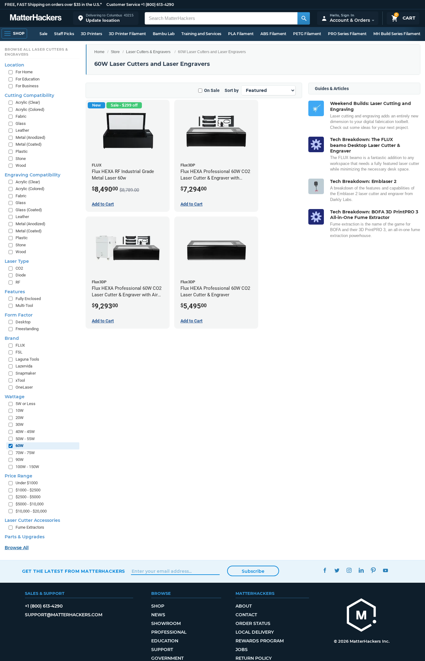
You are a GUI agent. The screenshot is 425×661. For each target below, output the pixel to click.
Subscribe (253, 571)
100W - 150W (27, 466)
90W (20, 459)
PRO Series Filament (347, 33)
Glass (21, 123)
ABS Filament (273, 33)
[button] (105, 18)
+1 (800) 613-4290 (157, 4)
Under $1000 (27, 483)
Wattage (15, 396)
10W (20, 410)
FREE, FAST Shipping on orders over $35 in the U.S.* (53, 4)
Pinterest (373, 570)
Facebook (325, 570)
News (158, 615)
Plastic (22, 151)
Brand (12, 338)
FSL (19, 352)
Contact (246, 615)
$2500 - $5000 (28, 497)
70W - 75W (25, 452)
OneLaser (24, 387)
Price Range (18, 476)
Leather (22, 130)
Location (14, 65)
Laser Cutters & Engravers (148, 52)
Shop (157, 606)
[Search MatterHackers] (303, 18)
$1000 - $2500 (28, 490)
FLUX (20, 345)
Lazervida (24, 366)
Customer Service (123, 4)
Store (115, 52)
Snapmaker (26, 373)
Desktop (23, 322)
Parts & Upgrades (24, 537)
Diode (21, 275)
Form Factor (19, 315)
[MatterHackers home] (36, 18)
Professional (168, 632)
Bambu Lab (164, 33)
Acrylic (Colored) (30, 109)
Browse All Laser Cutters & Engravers (36, 52)
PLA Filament (241, 33)
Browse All (17, 547)
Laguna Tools (27, 359)
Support (162, 649)
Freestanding (27, 328)
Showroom (166, 623)
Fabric (21, 116)
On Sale (212, 90)
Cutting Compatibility (29, 95)
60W (19, 445)
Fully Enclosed (28, 298)
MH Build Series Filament (396, 33)
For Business (27, 86)
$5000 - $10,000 (30, 504)
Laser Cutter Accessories (32, 520)
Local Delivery (255, 632)
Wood (21, 165)
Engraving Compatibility (32, 175)
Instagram (349, 570)
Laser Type (17, 261)
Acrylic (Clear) (28, 102)
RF (18, 282)
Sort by (232, 90)
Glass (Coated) (29, 209)
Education (164, 641)
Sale (43, 33)
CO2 (19, 268)
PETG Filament (307, 33)
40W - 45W (25, 431)
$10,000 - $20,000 (31, 511)
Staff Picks (64, 33)
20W (20, 417)
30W (20, 424)
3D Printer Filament (127, 33)
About (244, 606)
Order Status (253, 623)
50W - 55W (25, 438)
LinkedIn (361, 570)
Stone (21, 158)
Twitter (337, 570)
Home (99, 52)
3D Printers (91, 33)
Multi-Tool (24, 305)
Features (15, 291)
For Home (24, 72)
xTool (20, 380)
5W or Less (25, 403)
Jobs (242, 649)
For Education (28, 79)
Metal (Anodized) (30, 137)
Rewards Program (260, 641)
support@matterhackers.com (63, 615)
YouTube (385, 570)
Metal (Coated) (29, 144)
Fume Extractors (30, 527)
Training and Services (201, 33)
